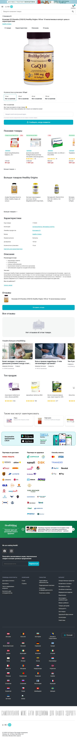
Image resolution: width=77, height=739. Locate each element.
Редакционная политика (46, 585)
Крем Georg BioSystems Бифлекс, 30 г (12, 154)
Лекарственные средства (66, 580)
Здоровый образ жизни (66, 614)
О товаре (8, 28)
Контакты (5, 583)
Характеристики (21, 28)
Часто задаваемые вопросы (8, 587)
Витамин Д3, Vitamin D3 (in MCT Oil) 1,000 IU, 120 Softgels (56, 199)
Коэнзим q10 (36, 230)
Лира (15, 418)
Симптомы (62, 620)
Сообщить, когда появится (39, 122)
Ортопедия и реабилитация (63, 599)
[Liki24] (6, 725)
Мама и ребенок (64, 603)
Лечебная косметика (65, 589)
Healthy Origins (6, 24)
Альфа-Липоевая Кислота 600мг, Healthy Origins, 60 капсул (13, 199)
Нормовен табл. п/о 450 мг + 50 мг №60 (56, 154)
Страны (24, 583)
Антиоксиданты (37, 226)
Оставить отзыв (38, 307)
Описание (35, 28)
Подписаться (33, 564)
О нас (23, 580)
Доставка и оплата (8, 580)
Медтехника (62, 595)
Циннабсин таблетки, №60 (34, 395)
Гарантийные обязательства (43, 581)
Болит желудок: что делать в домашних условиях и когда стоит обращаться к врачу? (15, 362)
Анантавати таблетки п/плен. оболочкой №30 (12, 396)
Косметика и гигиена (65, 583)
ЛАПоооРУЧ (62, 608)
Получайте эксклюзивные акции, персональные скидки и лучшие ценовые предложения (19, 557)
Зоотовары (62, 611)
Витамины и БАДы (48, 226)
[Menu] (2, 6)
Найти (73, 11)
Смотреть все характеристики (13, 249)
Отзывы (46, 28)
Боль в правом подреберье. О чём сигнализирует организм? (48, 362)
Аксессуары (62, 617)
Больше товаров (10, 211)
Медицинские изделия (65, 592)
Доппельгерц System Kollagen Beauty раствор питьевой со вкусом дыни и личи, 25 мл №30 (34, 155)
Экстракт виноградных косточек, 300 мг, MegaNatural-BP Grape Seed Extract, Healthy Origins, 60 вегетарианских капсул (34, 199)
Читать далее (8, 285)
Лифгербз (47, 418)
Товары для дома (64, 605)
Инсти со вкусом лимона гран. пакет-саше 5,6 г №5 (55, 396)
